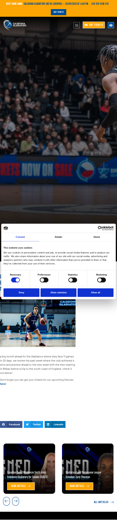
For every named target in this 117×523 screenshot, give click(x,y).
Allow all (95, 292)
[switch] (44, 280)
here (3, 383)
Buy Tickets (59, 12)
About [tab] (96, 237)
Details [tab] (58, 237)
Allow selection (58, 292)
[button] (11, 424)
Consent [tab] (20, 237)
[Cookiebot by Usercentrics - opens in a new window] (100, 228)
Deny (21, 292)
